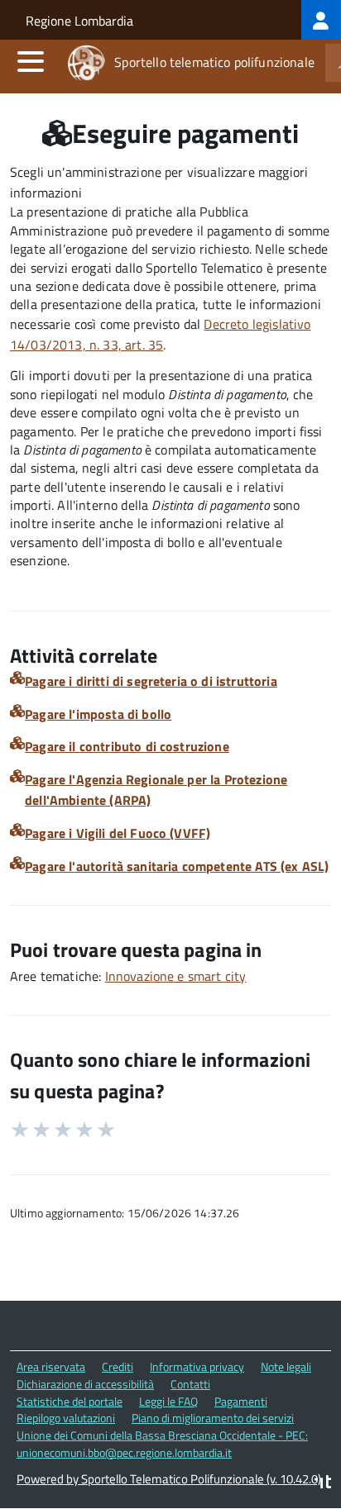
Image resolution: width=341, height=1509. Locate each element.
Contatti (190, 1383)
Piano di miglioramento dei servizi (213, 1417)
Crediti (117, 1366)
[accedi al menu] (30, 61)
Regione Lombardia (79, 21)
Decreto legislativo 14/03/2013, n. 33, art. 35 (160, 334)
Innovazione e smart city (176, 976)
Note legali (286, 1366)
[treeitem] (321, 20)
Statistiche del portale (69, 1401)
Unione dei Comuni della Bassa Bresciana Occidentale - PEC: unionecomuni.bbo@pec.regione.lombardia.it (162, 1443)
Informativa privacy (197, 1366)
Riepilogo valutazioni (66, 1417)
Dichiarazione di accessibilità (85, 1383)
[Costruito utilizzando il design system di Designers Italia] (323, 1483)
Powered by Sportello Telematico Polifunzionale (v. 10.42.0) (169, 1478)
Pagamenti (240, 1401)
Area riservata (51, 1366)
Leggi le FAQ (168, 1401)
